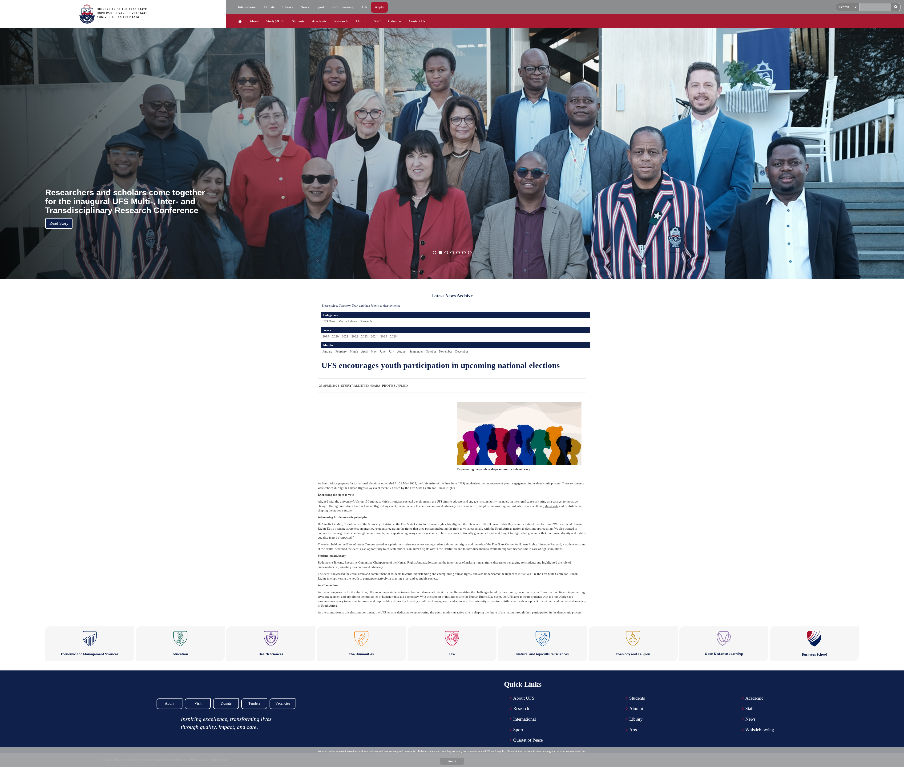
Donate (269, 7)
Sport (320, 7)
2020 (335, 336)
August (401, 351)
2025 (383, 336)
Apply (379, 7)
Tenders (254, 703)
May (374, 351)
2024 (374, 336)
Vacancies (282, 703)
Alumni (360, 21)
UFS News (329, 321)
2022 (354, 336)
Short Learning (343, 7)
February (341, 351)
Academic (319, 21)
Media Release (348, 321)
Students (298, 21)
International (247, 7)
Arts (364, 7)
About (254, 21)
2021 (345, 336)
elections (374, 483)
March (354, 351)
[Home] (240, 21)
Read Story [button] (59, 223)
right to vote (550, 506)
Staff (377, 21)
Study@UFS (275, 21)
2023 (364, 336)
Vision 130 (362, 501)
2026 (393, 336)
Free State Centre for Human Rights (432, 488)
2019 (326, 336)
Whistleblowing (759, 729)
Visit (197, 703)
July (391, 351)
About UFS (523, 698)
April (364, 351)
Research (341, 21)
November (445, 351)
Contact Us (417, 21)
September (416, 351)
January (327, 351)
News (305, 7)
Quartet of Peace (528, 740)
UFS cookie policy (495, 751)
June (383, 351)
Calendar (394, 21)
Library (287, 7)
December (461, 351)
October (431, 351)
